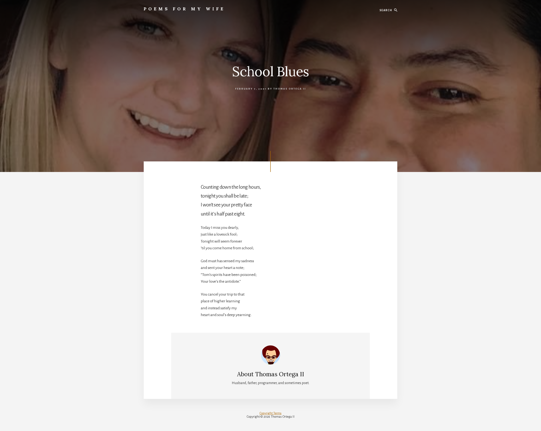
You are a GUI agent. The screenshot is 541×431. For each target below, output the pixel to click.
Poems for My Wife (184, 8)
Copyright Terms (270, 413)
